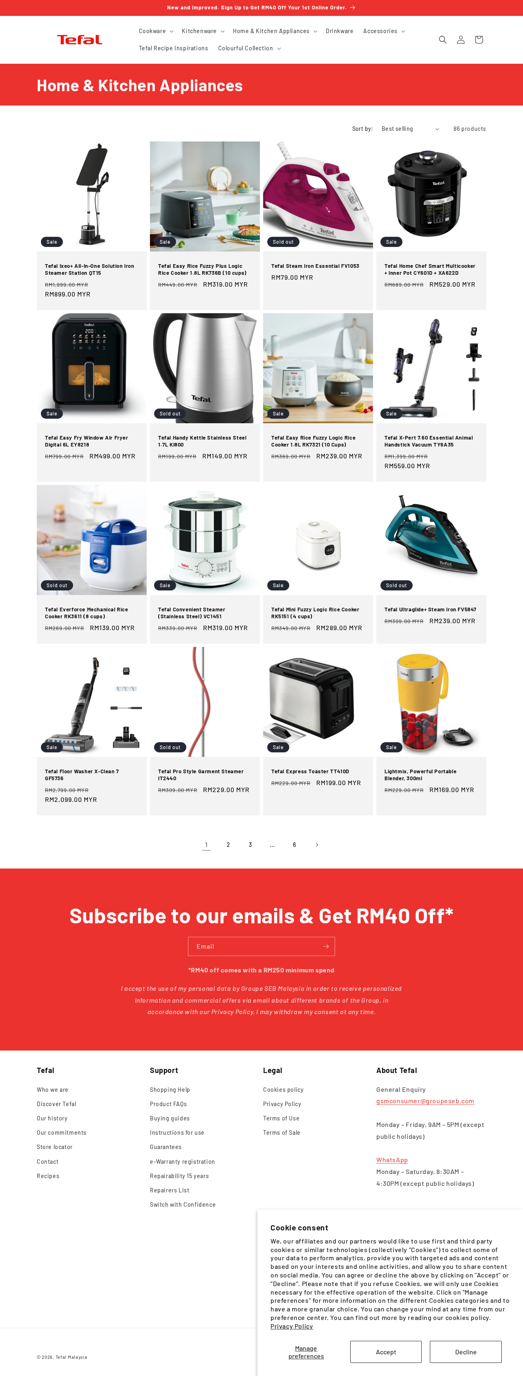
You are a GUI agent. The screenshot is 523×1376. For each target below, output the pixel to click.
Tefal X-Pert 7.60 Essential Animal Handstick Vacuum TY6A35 (428, 441)
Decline (466, 1352)
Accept (386, 1352)
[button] (155, 31)
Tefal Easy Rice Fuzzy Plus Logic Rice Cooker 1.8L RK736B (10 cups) (202, 269)
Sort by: (362, 128)
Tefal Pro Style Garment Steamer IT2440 (201, 774)
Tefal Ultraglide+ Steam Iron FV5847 (430, 609)
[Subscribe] (326, 946)
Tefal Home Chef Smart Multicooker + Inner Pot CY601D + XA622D (430, 269)
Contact (47, 1161)
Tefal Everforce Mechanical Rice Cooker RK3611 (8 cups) (86, 613)
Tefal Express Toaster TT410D (310, 771)
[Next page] (317, 845)
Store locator (55, 1147)
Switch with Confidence (183, 1204)
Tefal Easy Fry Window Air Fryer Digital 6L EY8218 (86, 441)
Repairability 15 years (179, 1175)
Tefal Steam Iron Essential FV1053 (315, 266)
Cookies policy (283, 1089)
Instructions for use (177, 1132)
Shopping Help (170, 1089)
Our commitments (62, 1132)
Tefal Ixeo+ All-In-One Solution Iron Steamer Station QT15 (89, 269)
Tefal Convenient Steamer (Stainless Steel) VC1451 (191, 613)
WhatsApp (392, 1160)
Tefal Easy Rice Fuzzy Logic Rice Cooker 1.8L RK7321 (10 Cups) (313, 441)
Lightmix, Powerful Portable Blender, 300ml (420, 774)
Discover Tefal (56, 1103)
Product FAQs (168, 1103)
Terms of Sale (282, 1132)
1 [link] (206, 844)
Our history (52, 1118)
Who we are (53, 1089)
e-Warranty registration (182, 1161)
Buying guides (170, 1118)
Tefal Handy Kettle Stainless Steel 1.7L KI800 (202, 441)
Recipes (48, 1175)
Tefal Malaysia (71, 1357)
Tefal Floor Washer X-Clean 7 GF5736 (82, 774)
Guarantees (166, 1147)
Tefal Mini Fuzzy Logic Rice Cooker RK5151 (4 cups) (315, 613)
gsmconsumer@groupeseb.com (425, 1101)
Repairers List (169, 1190)
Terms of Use (281, 1118)
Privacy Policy (291, 1326)
